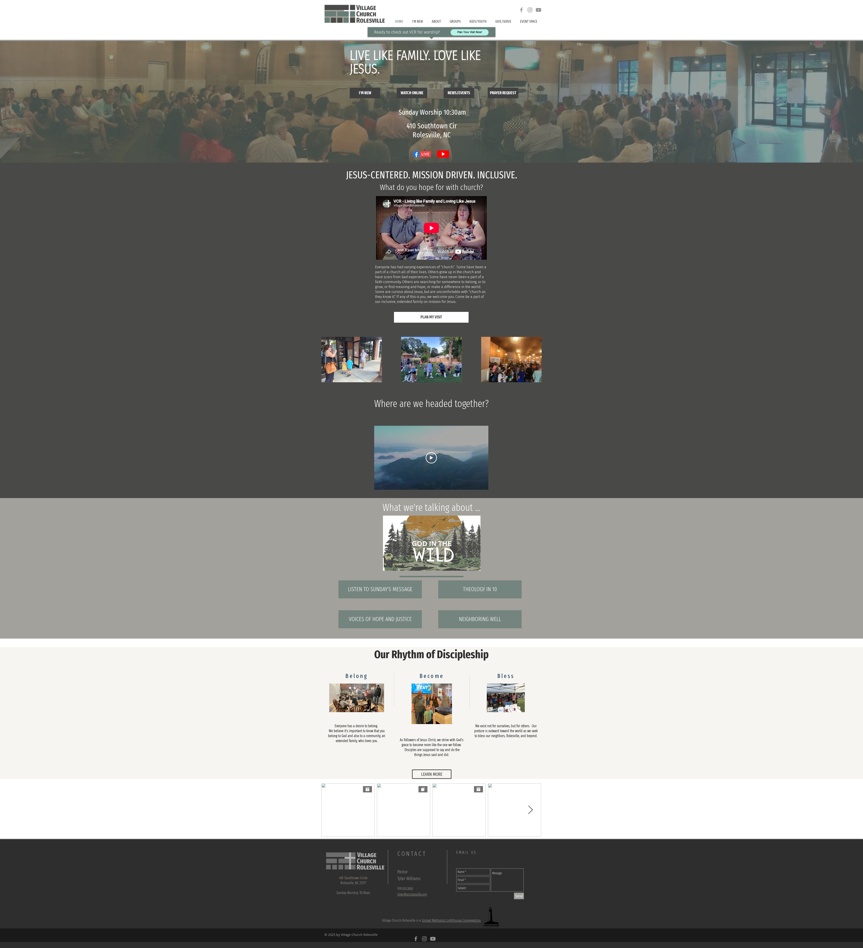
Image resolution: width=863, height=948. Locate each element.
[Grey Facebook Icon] (521, 10)
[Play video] (431, 457)
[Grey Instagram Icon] (530, 10)
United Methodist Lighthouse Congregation (451, 920)
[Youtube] (538, 10)
